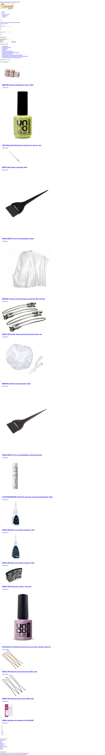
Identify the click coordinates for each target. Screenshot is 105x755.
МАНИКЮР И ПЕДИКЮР (7, 53)
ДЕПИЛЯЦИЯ (5, 48)
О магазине (2, 740)
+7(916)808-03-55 (18, 753)
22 (2, 733)
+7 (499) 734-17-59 (3, 22)
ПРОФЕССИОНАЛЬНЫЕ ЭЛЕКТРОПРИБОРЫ (11, 57)
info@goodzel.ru (26, 753)
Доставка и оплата (6, 14)
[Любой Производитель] (6, 39)
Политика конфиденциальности (34, 754)
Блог (3, 13)
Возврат (1, 747)
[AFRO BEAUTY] (6, 40)
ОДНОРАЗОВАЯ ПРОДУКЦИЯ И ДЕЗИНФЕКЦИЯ (12, 55)
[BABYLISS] (6, 41)
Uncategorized (5, 46)
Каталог (3, 11)
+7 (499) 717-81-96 (3, 753)
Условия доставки (3, 746)
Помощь (1, 745)
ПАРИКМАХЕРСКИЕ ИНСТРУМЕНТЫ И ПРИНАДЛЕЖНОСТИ (15, 56)
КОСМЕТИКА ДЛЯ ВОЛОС (7, 51)
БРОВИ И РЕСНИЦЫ (6, 47)
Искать (1, 26)
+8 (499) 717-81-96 (3, 2)
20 (2, 731)
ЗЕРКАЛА (4, 50)
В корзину (6, 87)
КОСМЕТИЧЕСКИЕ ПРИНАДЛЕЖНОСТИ (10, 52)
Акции (1, 742)
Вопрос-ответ (5, 15)
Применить (14, 41)
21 (2, 732)
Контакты (4, 16)
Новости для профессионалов (14, 2)
